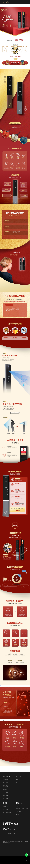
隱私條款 (5, 861)
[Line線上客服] (26, 855)
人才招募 (5, 855)
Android (18, 845)
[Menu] (26, 2)
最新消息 (5, 845)
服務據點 (5, 848)
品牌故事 (5, 842)
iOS (17, 842)
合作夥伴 (5, 858)
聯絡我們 (5, 852)
